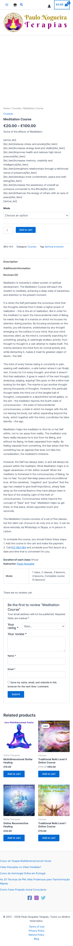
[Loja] (15, 4)
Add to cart (25, 229)
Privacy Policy (36, 930)
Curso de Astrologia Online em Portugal (22, 873)
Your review (17, 634)
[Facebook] (29, 897)
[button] (21, 5)
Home (6, 108)
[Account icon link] (49, 6)
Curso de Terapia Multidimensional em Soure (25, 860)
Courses (16, 108)
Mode (6, 208)
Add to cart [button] (14, 773)
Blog (36, 938)
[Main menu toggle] (6, 4)
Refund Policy (36, 934)
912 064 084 (18, 547)
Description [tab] (10, 261)
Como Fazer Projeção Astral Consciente (23, 889)
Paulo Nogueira (25, 563)
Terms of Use (36, 926)
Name (12, 655)
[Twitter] (43, 897)
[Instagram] (36, 897)
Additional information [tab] (16, 268)
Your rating (13, 626)
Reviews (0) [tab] (10, 274)
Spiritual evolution (54, 246)
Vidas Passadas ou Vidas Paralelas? (20, 867)
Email (11, 669)
